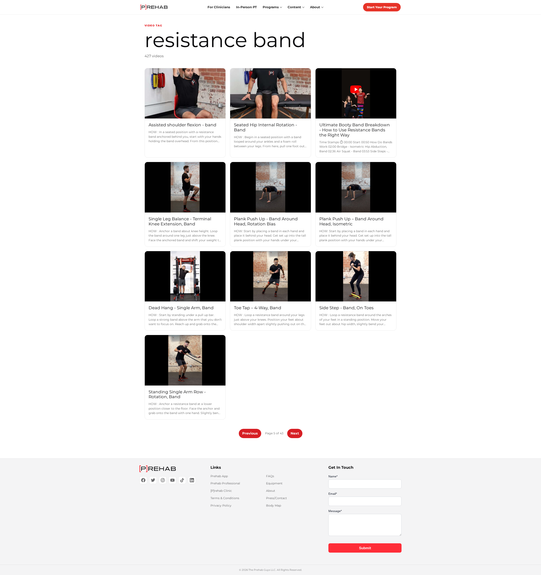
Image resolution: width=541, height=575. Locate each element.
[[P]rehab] (168, 468)
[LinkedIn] (192, 480)
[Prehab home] (154, 7)
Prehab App (219, 476)
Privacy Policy (220, 505)
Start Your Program (382, 7)
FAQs (270, 476)
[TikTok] (182, 480)
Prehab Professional (225, 483)
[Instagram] (163, 480)
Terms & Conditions (224, 498)
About (270, 491)
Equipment (274, 483)
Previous (250, 433)
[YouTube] (172, 480)
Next (295, 433)
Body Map (273, 505)
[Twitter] (153, 480)
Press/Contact (276, 498)
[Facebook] (143, 480)
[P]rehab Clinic (221, 491)
